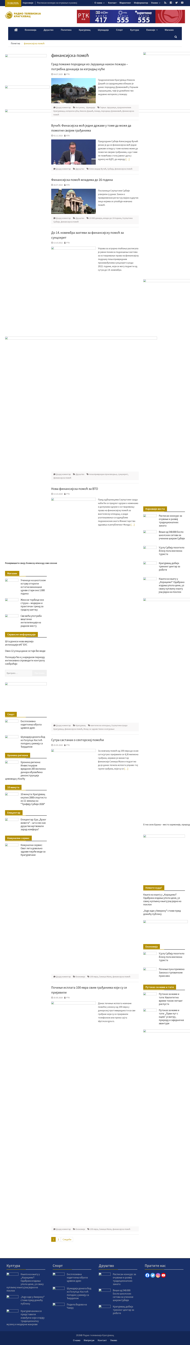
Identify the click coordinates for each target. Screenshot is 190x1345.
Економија (30, 30)
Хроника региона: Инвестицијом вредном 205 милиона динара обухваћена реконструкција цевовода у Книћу (25, 770)
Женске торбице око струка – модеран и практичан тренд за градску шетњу (32, 604)
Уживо (154, 2)
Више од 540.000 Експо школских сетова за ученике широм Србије (172, 535)
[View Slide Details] (164, 846)
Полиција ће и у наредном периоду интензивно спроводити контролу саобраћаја (25, 660)
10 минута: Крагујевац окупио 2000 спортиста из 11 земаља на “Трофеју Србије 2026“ (33, 799)
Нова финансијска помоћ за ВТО (74, 489)
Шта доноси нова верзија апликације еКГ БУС (19, 643)
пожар (97, 111)
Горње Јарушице (108, 107)
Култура (134, 30)
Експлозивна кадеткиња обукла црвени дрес (31, 724)
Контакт (112, 2)
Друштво (48, 30)
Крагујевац (84, 30)
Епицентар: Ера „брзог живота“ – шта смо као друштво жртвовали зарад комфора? (33, 824)
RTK (68, 135)
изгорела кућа (72, 111)
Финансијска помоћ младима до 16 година (82, 180)
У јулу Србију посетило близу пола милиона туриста (171, 551)
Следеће (67, 1239)
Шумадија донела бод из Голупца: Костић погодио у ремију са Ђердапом (33, 741)
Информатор (141, 2)
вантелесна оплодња (100, 725)
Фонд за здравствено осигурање (98, 729)
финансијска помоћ (123, 168)
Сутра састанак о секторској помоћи (77, 740)
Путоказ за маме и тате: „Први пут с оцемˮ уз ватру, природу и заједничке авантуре (171, 1223)
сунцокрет (123, 474)
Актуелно (80, 107)
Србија (110, 168)
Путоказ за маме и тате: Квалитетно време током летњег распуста (171, 1205)
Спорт (119, 30)
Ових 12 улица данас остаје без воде (25, 651)
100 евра (94, 976)
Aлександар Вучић (97, 168)
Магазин (169, 30)
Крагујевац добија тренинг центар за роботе (169, 566)
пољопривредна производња (103, 474)
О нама (98, 2)
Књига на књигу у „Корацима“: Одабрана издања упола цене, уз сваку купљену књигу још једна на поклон (171, 585)
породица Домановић (111, 111)
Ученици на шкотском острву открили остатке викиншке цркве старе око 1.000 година (33, 587)
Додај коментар (63, 107)
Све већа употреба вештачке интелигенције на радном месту (31, 620)
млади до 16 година (112, 218)
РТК (68, 74)
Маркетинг (125, 2)
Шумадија (103, 30)
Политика (66, 30)
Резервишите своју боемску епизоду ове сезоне (31, 563)
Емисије (150, 30)
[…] (128, 159)
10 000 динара (95, 218)
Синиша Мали (105, 976)
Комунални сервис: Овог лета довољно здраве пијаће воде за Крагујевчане (33, 849)
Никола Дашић (86, 111)
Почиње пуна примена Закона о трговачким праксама (171, 1179)
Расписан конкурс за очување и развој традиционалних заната (170, 520)
